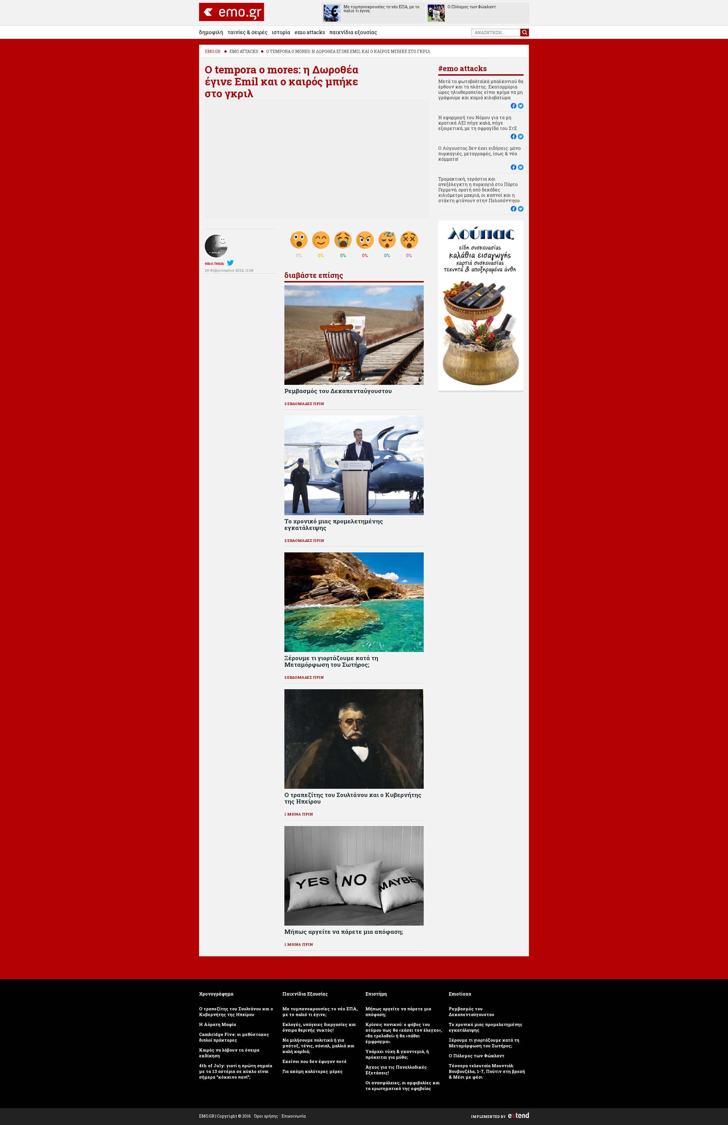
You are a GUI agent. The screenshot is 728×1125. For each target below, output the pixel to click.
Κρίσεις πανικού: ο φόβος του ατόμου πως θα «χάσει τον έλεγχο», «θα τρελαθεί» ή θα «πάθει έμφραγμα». (403, 1032)
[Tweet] (521, 106)
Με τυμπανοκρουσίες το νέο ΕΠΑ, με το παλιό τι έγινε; (381, 8)
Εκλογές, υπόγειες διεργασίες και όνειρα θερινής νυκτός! (319, 1027)
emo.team (214, 263)
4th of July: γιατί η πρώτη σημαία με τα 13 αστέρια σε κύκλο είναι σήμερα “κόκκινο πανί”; (235, 1071)
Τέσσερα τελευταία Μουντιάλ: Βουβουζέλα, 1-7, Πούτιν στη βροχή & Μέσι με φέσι (487, 1071)
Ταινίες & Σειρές (248, 32)
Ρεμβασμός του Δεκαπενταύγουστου (471, 1011)
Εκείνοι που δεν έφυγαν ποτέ (314, 1061)
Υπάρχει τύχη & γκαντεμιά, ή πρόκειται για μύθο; (397, 1054)
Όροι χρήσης (266, 1116)
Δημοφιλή (211, 32)
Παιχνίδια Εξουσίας (353, 32)
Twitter (231, 262)
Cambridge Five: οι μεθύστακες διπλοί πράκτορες (234, 1037)
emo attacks (310, 32)
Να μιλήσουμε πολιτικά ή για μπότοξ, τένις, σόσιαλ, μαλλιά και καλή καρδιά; (318, 1045)
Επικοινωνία (294, 1116)
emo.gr (212, 51)
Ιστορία (281, 32)
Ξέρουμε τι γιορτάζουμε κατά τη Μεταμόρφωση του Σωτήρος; (484, 1042)
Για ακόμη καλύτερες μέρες (312, 1071)
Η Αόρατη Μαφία (217, 1024)
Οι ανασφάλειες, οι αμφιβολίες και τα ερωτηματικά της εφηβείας (402, 1085)
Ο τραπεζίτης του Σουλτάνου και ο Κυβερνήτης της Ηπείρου (236, 1011)
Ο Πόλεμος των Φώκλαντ (472, 6)
